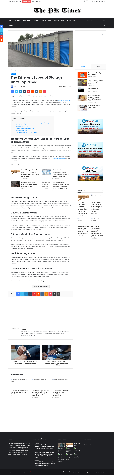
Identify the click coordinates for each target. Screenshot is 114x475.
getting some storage (64, 100)
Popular (83, 66)
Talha (15, 86)
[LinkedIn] (20, 91)
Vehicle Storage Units (21, 130)
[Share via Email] (54, 294)
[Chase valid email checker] (82, 90)
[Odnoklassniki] (40, 91)
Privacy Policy (87, 472)
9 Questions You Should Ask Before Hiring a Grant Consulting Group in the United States (60, 393)
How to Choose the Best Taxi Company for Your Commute (95, 82)
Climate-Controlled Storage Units (25, 128)
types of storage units (41, 286)
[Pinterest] (28, 91)
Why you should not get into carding (95, 73)
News (62, 20)
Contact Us (80, 472)
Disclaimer (94, 472)
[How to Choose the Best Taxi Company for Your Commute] (82, 82)
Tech (74, 20)
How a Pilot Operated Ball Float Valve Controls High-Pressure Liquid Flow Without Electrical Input (57, 1)
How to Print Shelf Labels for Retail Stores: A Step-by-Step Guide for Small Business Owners (97, 207)
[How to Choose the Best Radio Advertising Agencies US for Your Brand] (15, 184)
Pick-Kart (33, 472)
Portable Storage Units (22, 124)
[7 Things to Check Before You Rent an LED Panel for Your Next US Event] (20, 384)
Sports (69, 20)
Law (49, 20)
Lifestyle (56, 20)
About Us (74, 472)
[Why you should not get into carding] (82, 75)
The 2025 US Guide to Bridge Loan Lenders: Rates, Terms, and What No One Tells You (83, 230)
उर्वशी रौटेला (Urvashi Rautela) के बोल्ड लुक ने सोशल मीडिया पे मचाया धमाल (94, 98)
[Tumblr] (24, 91)
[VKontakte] (36, 91)
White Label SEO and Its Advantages (95, 106)
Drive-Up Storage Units (22, 126)
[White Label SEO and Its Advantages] (82, 108)
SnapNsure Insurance (58, 158)
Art (10, 20)
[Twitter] (16, 91)
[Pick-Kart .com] (57, 10)
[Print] (58, 294)
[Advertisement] (40, 311)
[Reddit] (32, 91)
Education (17, 20)
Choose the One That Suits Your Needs (26, 132)
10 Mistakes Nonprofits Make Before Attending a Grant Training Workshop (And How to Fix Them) (40, 393)
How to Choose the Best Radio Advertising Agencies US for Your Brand (29, 184)
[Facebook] (12, 91)
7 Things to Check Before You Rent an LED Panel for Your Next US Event (19, 392)
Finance (36, 20)
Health (44, 20)
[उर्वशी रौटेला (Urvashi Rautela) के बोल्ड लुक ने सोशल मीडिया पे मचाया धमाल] (82, 98)
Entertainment (27, 20)
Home (13, 70)
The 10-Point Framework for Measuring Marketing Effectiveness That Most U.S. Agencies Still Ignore (97, 232)
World (11, 25)
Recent (98, 66)
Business (18, 70)
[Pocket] (44, 91)
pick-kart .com (101, 472)
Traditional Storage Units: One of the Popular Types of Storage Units (34, 123)
